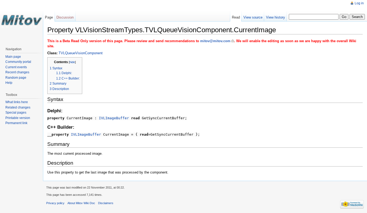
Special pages (15, 112)
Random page (15, 78)
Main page (13, 57)
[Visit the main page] (21, 21)
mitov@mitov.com (215, 41)
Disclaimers (105, 203)
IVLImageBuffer (114, 118)
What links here (16, 102)
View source (252, 17)
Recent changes (17, 72)
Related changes (17, 107)
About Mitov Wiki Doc (81, 203)
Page (49, 17)
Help (8, 83)
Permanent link (16, 123)
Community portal (18, 62)
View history (275, 17)
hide (72, 62)
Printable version (17, 118)
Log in (359, 3)
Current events (16, 67)
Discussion (65, 17)
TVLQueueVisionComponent (81, 53)
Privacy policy (55, 203)
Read (236, 17)
